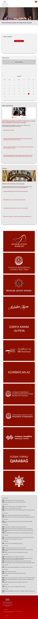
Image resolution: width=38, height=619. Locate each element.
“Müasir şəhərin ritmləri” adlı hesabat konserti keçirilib (13, 586)
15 (28, 88)
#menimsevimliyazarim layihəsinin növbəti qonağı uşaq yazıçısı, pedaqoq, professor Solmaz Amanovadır (17, 139)
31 (4, 96)
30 (19, 82)
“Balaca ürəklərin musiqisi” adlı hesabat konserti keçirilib (14, 573)
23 (33, 91)
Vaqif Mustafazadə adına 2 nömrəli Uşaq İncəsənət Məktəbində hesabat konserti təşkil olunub (18, 531)
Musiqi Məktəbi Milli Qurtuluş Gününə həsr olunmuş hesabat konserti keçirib (17, 532)
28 (9, 82)
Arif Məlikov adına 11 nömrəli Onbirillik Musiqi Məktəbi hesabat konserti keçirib (18, 562)
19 (14, 91)
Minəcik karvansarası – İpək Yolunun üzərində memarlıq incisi (17, 216)
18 (9, 91)
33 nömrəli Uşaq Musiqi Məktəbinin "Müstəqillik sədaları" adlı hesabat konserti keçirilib (18, 580)
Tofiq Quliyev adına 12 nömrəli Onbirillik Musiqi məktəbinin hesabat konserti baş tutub (18, 510)
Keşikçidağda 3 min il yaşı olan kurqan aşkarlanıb (14, 199)
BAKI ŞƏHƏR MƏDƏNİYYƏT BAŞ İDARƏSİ (6, 3)
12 (14, 88)
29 (14, 82)
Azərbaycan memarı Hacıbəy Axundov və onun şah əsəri (15, 208)
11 (9, 88)
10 (4, 88)
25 (9, 93)
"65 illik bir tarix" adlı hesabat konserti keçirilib (12, 543)
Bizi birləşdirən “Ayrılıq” (8, 130)
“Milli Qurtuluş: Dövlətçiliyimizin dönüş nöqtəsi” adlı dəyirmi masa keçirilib (17, 528)
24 (4, 93)
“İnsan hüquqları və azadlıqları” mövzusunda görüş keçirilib (14, 526)
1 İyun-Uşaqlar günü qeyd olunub (9, 571)
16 (33, 88)
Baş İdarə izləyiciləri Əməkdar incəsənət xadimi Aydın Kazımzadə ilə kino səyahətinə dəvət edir (18, 147)
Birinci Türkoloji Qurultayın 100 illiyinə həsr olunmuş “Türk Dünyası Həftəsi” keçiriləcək (17, 522)
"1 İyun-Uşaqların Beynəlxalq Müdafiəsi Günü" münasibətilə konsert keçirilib (17, 567)
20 (19, 91)
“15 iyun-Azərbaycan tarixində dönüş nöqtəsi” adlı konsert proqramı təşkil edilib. (18, 537)
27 (4, 82)
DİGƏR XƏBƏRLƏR (19, 41)
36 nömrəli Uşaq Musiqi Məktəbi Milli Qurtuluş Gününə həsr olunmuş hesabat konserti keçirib (17, 550)
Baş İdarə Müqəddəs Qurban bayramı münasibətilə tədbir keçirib (15, 582)
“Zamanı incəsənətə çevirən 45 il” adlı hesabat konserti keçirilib (15, 552)
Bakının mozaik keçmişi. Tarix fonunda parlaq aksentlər (15, 191)
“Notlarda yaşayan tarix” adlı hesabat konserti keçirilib (13, 556)
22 (28, 91)
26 (14, 93)
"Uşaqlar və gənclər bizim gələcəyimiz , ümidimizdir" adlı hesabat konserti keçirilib (18, 577)
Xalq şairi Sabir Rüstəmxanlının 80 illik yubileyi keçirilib (13, 502)
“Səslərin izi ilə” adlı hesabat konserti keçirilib (11, 508)
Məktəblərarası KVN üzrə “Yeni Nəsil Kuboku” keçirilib (13, 500)
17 (4, 91)
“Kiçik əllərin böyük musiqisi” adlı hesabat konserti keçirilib (14, 506)
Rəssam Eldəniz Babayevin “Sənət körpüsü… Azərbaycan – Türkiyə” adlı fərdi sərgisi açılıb (18, 591)
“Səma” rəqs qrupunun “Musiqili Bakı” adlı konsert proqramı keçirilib (16, 515)
